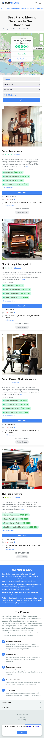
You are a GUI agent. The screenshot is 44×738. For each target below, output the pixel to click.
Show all (39, 48)
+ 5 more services (8, 188)
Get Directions (22, 59)
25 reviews (17, 155)
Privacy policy (22, 717)
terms (29, 726)
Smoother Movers (12, 151)
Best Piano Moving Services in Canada (20, 8)
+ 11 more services (8, 301)
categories (6, 702)
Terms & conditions (22, 714)
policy (37, 726)
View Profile (22, 193)
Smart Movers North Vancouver (19, 379)
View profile (22, 54)
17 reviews (17, 497)
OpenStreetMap (31, 74)
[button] (22, 65)
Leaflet (23, 74)
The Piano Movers (12, 493)
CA (2, 8)
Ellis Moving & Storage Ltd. (17, 264)
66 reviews (15, 383)
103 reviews (21, 49)
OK (22, 732)
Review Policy (22, 719)
